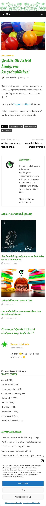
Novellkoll (5, 407)
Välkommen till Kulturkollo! (13, 503)
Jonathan (5, 437)
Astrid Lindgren (16, 127)
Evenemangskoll (8, 389)
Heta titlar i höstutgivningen (27, 437)
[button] (42, 461)
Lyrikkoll (5, 402)
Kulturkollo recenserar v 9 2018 (16, 300)
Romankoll (6, 411)
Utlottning (6, 130)
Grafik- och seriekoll (10, 393)
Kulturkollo (12, 78)
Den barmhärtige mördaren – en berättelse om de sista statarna (22, 258)
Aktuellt (5, 380)
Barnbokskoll (7, 384)
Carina (4, 450)
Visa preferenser (23, 497)
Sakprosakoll (7, 55)
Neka (23, 490)
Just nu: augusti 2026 (20, 446)
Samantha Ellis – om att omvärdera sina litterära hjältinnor (21, 313)
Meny (8, 14)
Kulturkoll (5, 398)
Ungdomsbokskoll (9, 420)
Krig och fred (30, 127)
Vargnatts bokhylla (22, 104)
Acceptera (23, 483)
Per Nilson (6, 441)
